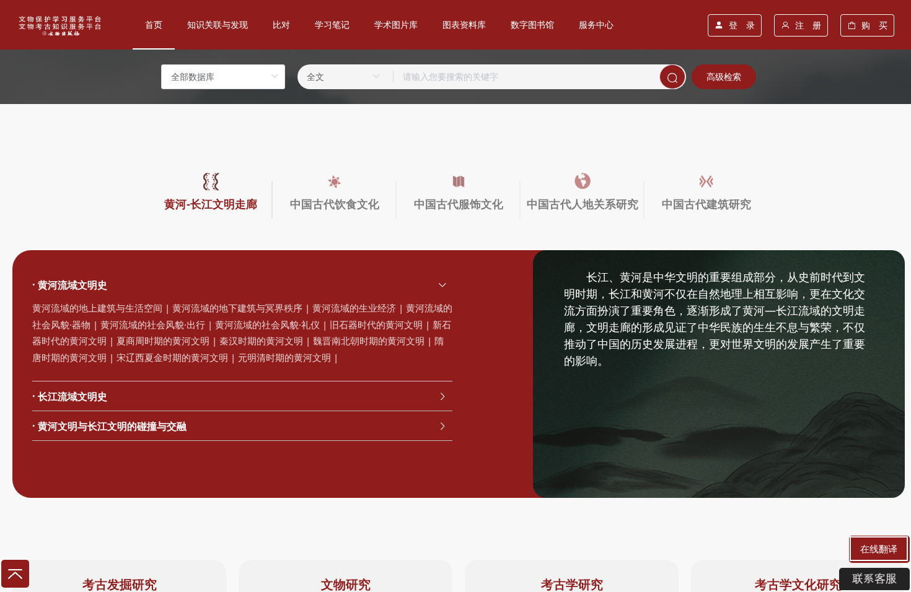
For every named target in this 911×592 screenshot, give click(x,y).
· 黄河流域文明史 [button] (69, 285)
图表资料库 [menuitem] (464, 24)
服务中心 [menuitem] (596, 24)
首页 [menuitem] (153, 24)
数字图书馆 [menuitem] (532, 24)
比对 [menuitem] (281, 24)
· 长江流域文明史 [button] (69, 396)
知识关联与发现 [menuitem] (217, 24)
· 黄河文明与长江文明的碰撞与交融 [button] (109, 426)
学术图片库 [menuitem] (396, 24)
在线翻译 (878, 548)
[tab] (242, 285)
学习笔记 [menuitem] (332, 24)
